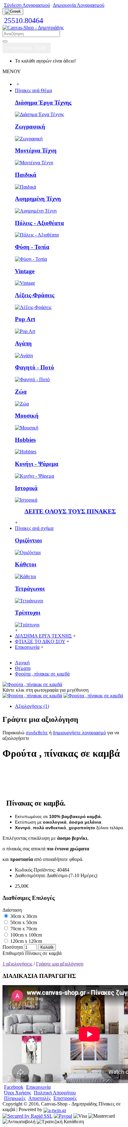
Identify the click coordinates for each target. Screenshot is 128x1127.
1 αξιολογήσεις (17, 963)
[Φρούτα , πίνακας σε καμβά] (32, 684)
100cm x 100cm (25, 935)
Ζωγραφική (30, 126)
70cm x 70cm (23, 928)
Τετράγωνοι (30, 588)
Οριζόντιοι (28, 540)
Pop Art (25, 319)
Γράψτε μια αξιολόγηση (59, 963)
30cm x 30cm (23, 916)
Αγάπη (23, 343)
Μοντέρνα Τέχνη (36, 150)
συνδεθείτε (37, 732)
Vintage (24, 271)
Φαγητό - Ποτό (34, 367)
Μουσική (27, 415)
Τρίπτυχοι (27, 612)
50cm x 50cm (23, 922)
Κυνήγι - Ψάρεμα (36, 464)
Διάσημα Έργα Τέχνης (43, 102)
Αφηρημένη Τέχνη (38, 198)
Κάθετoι (25, 564)
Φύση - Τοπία (32, 247)
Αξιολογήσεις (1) (32, 706)
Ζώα (21, 391)
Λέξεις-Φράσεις (34, 295)
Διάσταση (12, 910)
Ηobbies (25, 440)
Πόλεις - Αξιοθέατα (39, 223)
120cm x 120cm (25, 941)
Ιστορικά (26, 488)
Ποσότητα (12, 947)
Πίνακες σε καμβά (43, 953)
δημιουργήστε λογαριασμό (79, 732)
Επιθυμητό (13, 953)
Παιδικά (25, 174)
